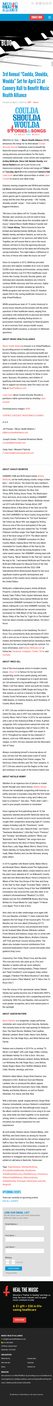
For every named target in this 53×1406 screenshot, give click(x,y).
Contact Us (31, 1367)
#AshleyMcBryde (29, 1167)
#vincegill (21, 1181)
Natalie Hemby (40, 787)
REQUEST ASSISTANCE (23, 415)
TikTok (42, 651)
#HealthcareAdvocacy (12, 1174)
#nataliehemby (9, 1181)
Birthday (8, 1257)
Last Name (10, 1247)
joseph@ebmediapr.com (15, 443)
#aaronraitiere (14, 1167)
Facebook (16, 651)
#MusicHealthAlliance (12, 1177)
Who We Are (5, 1363)
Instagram (26, 651)
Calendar (30, 1363)
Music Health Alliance (12, 346)
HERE (27, 409)
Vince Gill (13, 672)
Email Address (11, 1224)
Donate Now (37, 17)
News (35, 102)
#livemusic (42, 1174)
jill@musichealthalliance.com (15, 432)
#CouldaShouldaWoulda (13, 1170)
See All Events (10, 1201)
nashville (41, 1181)
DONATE (40, 415)
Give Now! (19, 1320)
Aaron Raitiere (9, 1020)
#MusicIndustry (30, 1177)
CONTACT (7, 415)
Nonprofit (7, 1184)
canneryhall (31, 1181)
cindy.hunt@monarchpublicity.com (19, 453)
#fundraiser (30, 1170)
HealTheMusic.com (17, 388)
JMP (29, 102)
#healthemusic (30, 1174)
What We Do (5, 1358)
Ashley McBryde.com (32, 648)
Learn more (8, 175)
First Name (10, 1235)
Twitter (35, 651)
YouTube (6, 655)
